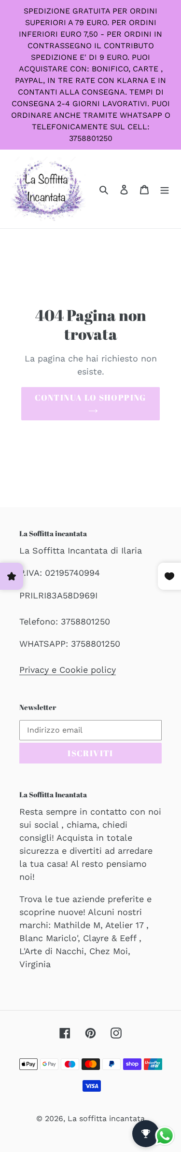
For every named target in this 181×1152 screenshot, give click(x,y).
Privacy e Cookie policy (67, 670)
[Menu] (164, 189)
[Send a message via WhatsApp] (164, 1135)
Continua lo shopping (90, 397)
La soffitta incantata (106, 1118)
